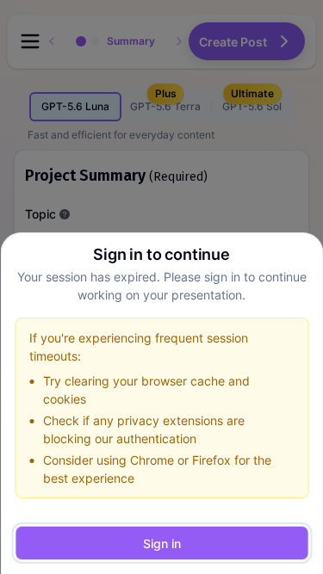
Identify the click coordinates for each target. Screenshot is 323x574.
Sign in (162, 543)
